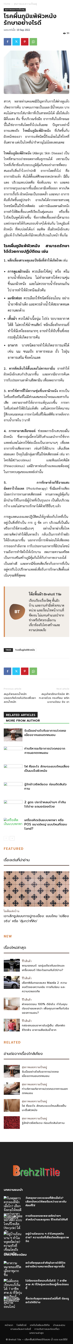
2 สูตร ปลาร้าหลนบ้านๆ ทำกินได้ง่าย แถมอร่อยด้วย (45, 804)
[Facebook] (7, 41)
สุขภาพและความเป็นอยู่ (25, 3)
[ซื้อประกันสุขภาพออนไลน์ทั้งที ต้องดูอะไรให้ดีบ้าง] (13, 1303)
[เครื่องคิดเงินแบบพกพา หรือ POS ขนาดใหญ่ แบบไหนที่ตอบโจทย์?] (13, 824)
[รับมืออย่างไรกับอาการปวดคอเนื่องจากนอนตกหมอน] (13, 734)
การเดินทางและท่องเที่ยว (47, 1329)
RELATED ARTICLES (20, 715)
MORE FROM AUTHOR (23, 720)
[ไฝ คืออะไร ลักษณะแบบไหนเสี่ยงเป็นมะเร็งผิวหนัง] (13, 770)
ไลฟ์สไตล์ (21, 1325)
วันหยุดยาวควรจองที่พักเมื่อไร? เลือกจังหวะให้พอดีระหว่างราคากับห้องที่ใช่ (45, 1201)
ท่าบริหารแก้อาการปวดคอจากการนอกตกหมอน (44, 750)
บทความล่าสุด (36, 1333)
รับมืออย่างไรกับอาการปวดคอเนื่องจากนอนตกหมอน (45, 732)
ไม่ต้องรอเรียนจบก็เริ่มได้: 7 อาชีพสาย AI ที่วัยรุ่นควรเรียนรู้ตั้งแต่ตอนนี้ (47, 1284)
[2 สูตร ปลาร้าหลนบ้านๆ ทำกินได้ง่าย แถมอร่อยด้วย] (13, 806)
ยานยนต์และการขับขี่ (20, 1329)
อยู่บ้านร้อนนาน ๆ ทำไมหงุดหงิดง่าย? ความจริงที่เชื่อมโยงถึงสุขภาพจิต (47, 1237)
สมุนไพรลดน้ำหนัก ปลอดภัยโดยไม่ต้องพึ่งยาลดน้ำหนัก (20, 698)
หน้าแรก (9, 1325)
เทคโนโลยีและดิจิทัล (40, 1325)
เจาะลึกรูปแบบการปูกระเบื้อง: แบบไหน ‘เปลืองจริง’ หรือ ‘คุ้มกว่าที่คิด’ (36, 918)
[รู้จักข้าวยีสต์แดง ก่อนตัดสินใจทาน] (13, 788)
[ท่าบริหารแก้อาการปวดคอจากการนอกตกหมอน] (13, 752)
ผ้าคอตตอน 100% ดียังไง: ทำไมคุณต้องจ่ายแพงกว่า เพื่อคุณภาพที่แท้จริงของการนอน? (45, 1008)
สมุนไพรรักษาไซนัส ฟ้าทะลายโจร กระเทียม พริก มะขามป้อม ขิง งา (54, 698)
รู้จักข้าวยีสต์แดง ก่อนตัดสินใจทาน (45, 786)
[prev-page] (6, 838)
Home (7, 3)
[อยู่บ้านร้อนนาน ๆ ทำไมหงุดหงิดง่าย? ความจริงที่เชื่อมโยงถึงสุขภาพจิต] (13, 1243)
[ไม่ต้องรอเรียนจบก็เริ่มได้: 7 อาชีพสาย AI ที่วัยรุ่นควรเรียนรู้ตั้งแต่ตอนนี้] (13, 1290)
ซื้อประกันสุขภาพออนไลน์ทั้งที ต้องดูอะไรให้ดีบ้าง (47, 1300)
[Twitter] (16, 41)
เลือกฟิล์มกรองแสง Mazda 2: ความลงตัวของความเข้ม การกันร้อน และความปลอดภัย (44, 987)
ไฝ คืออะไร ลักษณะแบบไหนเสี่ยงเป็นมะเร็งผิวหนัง (46, 768)
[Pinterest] (24, 41)
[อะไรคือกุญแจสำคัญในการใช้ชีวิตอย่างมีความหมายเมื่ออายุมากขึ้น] (13, 1269)
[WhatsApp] (33, 41)
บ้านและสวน (59, 1325)
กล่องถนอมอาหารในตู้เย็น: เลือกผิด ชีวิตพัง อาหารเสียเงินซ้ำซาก (43, 1027)
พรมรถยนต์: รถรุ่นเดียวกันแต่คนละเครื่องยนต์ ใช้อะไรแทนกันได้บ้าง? (43, 968)
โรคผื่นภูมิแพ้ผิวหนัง (25, 649)
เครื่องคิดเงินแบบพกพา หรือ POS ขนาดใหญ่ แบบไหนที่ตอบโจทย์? (45, 824)
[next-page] (12, 838)
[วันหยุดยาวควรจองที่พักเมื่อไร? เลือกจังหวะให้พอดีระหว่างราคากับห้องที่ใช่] (13, 1208)
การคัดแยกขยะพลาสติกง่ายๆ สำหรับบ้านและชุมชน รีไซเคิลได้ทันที (46, 1218)
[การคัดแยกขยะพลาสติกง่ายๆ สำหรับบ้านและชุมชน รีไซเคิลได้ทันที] (13, 1224)
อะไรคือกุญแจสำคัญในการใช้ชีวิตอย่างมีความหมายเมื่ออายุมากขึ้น (45, 1265)
